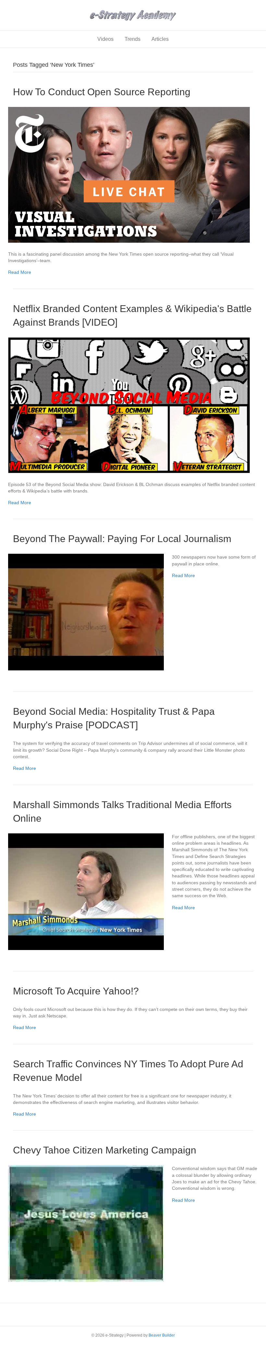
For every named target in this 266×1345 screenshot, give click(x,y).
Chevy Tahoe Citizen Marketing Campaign (104, 1150)
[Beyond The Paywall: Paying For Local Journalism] (86, 611)
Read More (19, 272)
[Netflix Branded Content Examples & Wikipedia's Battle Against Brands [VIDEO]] (129, 404)
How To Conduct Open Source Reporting (101, 92)
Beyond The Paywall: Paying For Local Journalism (122, 538)
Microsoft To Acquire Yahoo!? (76, 991)
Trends (132, 39)
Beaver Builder (162, 1335)
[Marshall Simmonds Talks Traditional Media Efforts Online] (86, 891)
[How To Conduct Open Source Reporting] (129, 174)
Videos (105, 39)
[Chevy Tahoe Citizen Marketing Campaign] (86, 1223)
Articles (160, 39)
